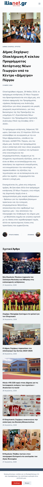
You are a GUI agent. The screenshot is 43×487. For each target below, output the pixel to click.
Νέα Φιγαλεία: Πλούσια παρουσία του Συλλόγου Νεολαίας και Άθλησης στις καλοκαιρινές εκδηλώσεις (18, 279)
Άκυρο (27, 483)
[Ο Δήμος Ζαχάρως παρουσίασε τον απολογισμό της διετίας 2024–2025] (21, 334)
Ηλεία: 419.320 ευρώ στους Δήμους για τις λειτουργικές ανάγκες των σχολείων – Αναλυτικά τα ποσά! (20, 385)
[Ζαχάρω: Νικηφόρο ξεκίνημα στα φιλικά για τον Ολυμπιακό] (21, 300)
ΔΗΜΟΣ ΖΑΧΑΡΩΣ (8, 46)
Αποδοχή (17, 483)
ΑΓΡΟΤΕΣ (17, 46)
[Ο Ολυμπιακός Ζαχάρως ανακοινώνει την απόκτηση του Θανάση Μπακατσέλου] (21, 405)
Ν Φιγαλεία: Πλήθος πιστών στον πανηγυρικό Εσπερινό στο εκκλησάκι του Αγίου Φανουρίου (20, 456)
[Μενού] (39, 4)
